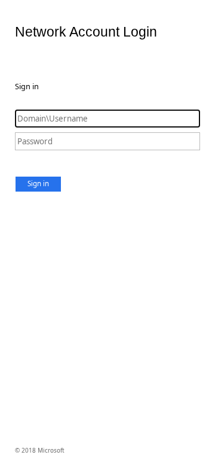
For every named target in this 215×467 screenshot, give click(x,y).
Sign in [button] (38, 183)
